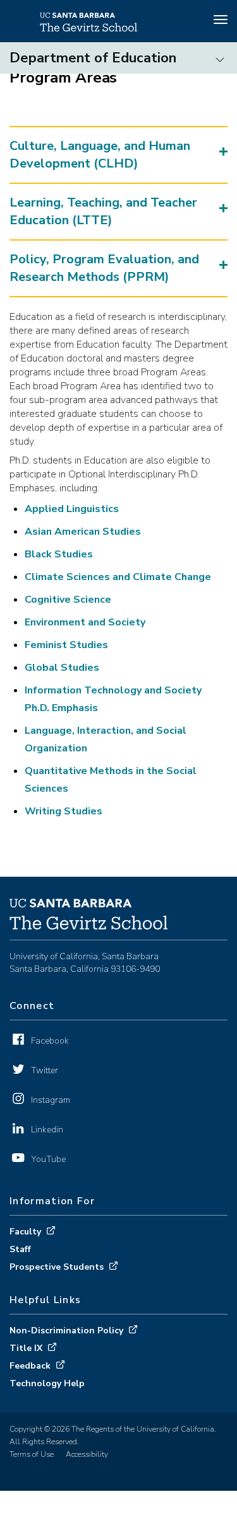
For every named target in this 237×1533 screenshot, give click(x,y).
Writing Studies (63, 811)
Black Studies (59, 554)
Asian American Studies (84, 532)
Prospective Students (56, 1267)
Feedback (30, 1366)
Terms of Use (31, 1454)
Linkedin (47, 1130)
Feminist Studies (66, 645)
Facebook (50, 1041)
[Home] (88, 28)
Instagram (50, 1100)
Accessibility (87, 1454)
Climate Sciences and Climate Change (118, 577)
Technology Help (47, 1383)
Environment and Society (85, 622)
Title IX (25, 1348)
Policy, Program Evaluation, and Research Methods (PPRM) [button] (104, 268)
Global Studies (62, 668)
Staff (20, 1249)
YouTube (48, 1159)
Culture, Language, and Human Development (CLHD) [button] (99, 154)
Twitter (44, 1070)
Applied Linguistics (72, 509)
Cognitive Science (68, 600)
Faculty (25, 1232)
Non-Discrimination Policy (66, 1330)
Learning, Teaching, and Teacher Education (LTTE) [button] (103, 211)
